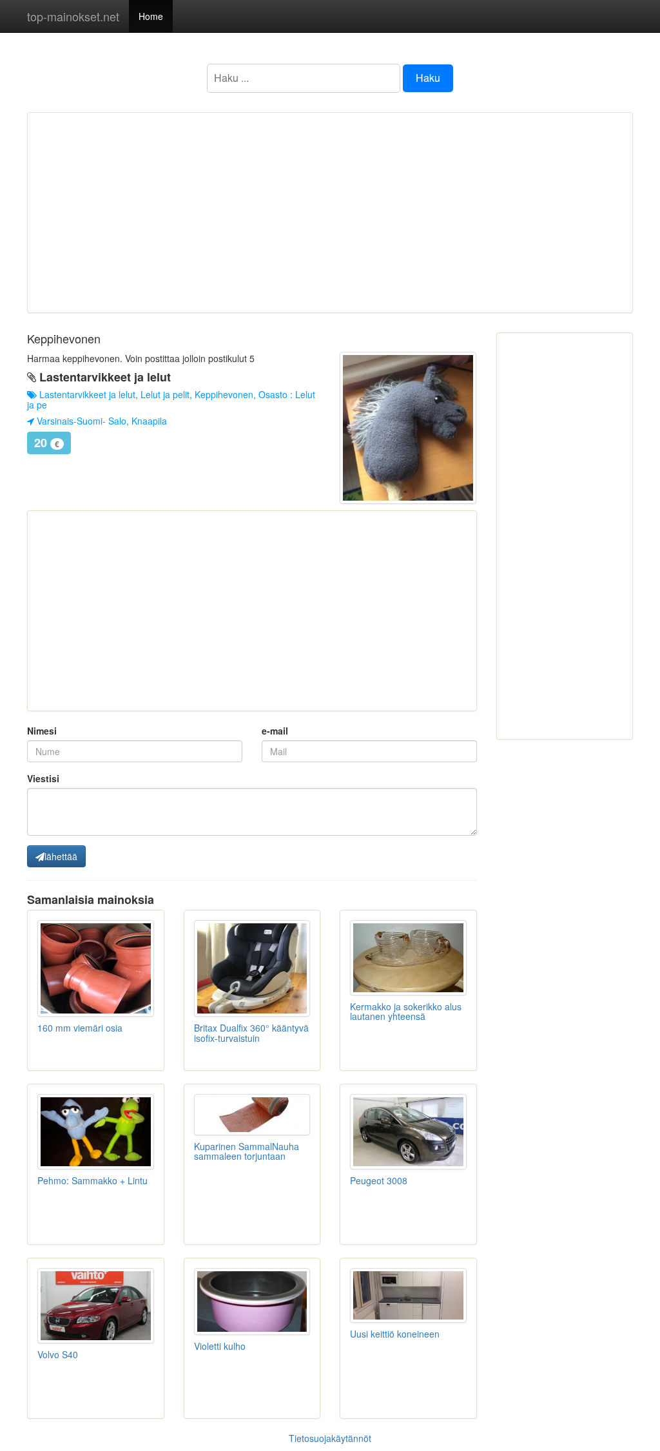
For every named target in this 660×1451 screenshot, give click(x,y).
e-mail (275, 730)
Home (151, 16)
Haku (428, 77)
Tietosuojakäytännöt (330, 1438)
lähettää (60, 856)
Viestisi (43, 778)
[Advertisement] (330, 212)
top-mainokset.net (73, 16)
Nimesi (42, 730)
